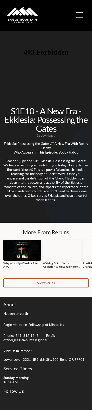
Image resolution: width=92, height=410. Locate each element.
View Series (46, 283)
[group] (22, 256)
